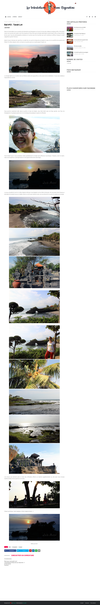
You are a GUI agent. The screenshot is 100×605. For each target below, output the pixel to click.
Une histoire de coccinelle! (80, 27)
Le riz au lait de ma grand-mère (81, 39)
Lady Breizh (7, 27)
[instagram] (92, 16)
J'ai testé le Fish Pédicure (79, 33)
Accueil (9, 16)
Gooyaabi (24, 602)
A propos (15, 16)
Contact (20, 16)
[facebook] (87, 16)
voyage (9, 21)
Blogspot (14, 602)
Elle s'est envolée (77, 46)
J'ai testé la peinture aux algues (81, 52)
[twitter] (90, 16)
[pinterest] (95, 16)
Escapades (14, 547)
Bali (10, 547)
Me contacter (93, 602)
